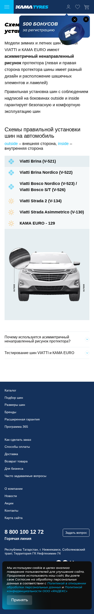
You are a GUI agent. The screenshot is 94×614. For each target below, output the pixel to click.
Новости (11, 496)
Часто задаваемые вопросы (25, 476)
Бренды (10, 412)
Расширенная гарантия (22, 419)
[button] (74, 19)
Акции (9, 503)
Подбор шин (14, 397)
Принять (19, 600)
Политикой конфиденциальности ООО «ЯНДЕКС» (44, 589)
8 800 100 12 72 (24, 532)
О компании (14, 488)
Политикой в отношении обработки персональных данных (46, 585)
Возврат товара (16, 461)
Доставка (11, 454)
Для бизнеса (14, 468)
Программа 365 (16, 426)
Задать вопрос (76, 532)
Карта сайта (14, 518)
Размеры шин (15, 405)
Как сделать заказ (18, 439)
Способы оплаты (17, 446)
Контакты (11, 510)
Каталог (10, 390)
